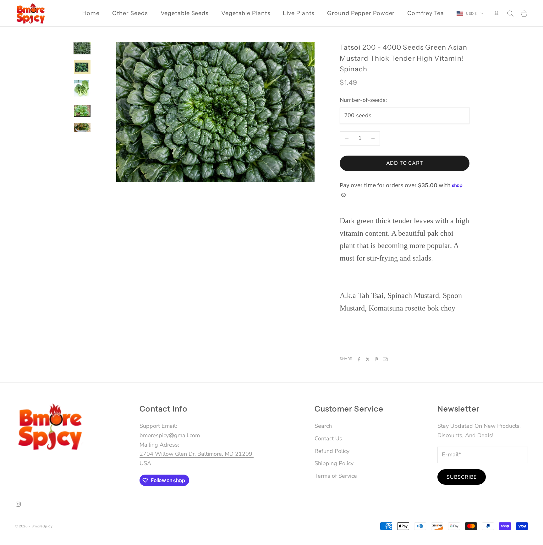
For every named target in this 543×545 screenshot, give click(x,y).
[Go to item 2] (82, 67)
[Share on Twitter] (367, 359)
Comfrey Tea (425, 13)
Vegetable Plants (245, 13)
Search (323, 426)
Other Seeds (130, 13)
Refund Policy (332, 451)
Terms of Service (336, 476)
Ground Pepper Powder (361, 13)
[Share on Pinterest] (376, 359)
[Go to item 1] (82, 48)
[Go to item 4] (82, 110)
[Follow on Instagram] (18, 504)
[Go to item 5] (82, 127)
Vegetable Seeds (185, 13)
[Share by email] (385, 359)
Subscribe (462, 477)
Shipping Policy (334, 463)
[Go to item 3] (82, 89)
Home (91, 13)
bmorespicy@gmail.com (170, 435)
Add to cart (404, 163)
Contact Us (328, 438)
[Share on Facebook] (358, 359)
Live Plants (299, 13)
